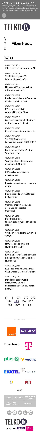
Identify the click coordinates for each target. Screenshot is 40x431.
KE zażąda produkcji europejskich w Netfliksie (16, 110)
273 (33, 297)
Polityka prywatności (11, 404)
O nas (8, 398)
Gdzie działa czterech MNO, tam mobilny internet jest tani (20, 121)
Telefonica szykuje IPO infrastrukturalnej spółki (16, 77)
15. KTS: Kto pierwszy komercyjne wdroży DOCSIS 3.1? (20, 140)
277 (31, 301)
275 (16, 301)
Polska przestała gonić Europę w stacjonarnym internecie (20, 99)
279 (17, 304)
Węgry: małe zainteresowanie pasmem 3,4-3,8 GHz (18, 162)
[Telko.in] (20, 27)
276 (23, 301)
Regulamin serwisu (30, 398)
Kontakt (28, 404)
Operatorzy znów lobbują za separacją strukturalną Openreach (18, 208)
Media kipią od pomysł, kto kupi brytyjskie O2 (19, 195)
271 (19, 297)
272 (26, 297)
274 (9, 301)
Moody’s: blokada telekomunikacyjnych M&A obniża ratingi (20, 222)
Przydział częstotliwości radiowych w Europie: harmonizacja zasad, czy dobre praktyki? (19, 284)
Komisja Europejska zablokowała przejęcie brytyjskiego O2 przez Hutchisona (20, 257)
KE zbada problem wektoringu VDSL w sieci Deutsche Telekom (20, 270)
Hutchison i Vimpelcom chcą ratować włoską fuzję (18, 88)
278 (10, 304)
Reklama (19, 398)
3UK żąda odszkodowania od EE (20, 68)
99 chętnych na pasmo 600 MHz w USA (20, 234)
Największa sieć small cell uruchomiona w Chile (17, 245)
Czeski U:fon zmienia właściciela (20, 131)
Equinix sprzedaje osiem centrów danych (20, 184)
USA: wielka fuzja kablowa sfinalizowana (17, 173)
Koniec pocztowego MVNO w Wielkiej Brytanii (19, 151)
